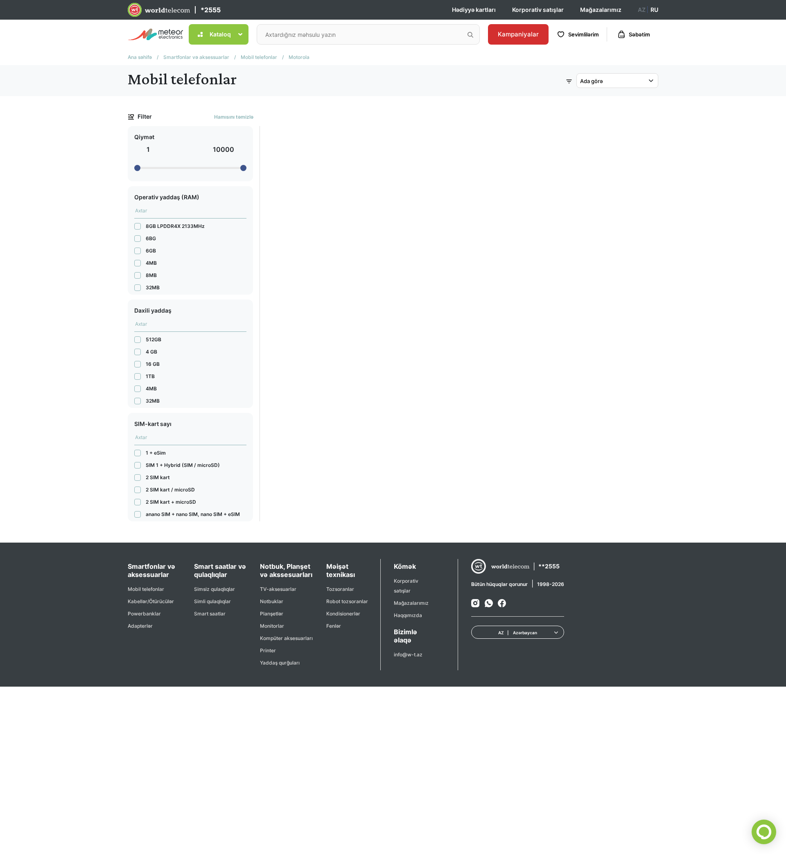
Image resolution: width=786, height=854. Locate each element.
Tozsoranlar (340, 589)
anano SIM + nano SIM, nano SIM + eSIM (193, 514)
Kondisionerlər (343, 614)
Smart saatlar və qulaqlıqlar (220, 570)
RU (654, 9)
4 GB (151, 352)
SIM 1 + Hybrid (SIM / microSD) (183, 465)
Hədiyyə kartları (474, 9)
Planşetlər (271, 614)
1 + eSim (156, 453)
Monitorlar (272, 626)
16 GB (153, 364)
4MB (151, 263)
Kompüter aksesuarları (286, 638)
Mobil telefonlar (259, 57)
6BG (151, 238)
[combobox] (617, 80)
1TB (150, 376)
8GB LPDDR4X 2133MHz (175, 226)
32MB (153, 287)
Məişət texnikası (340, 570)
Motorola (299, 57)
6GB (151, 251)
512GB (153, 339)
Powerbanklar (144, 614)
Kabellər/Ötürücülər (151, 601)
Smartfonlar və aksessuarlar (196, 57)
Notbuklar (271, 601)
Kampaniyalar (518, 34)
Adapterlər (140, 626)
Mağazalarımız (600, 9)
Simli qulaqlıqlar (212, 601)
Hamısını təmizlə (233, 117)
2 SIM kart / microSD (170, 490)
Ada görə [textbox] (591, 81)
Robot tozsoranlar (347, 601)
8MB (151, 275)
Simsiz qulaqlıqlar (214, 589)
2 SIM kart (158, 477)
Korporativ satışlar (538, 9)
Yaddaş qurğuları (280, 663)
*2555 (211, 10)
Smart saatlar (210, 614)
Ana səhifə (140, 57)
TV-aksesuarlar (278, 589)
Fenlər (333, 626)
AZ (642, 9)
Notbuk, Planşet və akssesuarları (286, 570)
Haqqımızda (408, 615)
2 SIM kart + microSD (171, 502)
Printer (268, 650)
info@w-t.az (408, 654)
